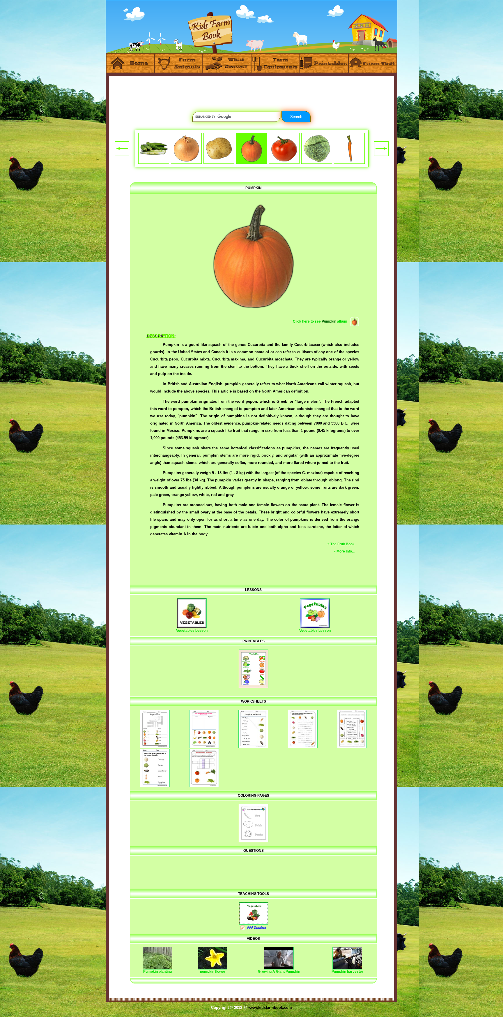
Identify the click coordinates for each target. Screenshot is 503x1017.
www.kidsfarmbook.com (270, 1007)
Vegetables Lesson (192, 631)
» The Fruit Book (341, 544)
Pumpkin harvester (347, 972)
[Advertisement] (251, 89)
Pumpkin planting (157, 972)
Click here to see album (320, 321)
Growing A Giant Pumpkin (279, 972)
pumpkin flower (212, 972)
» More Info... (344, 551)
